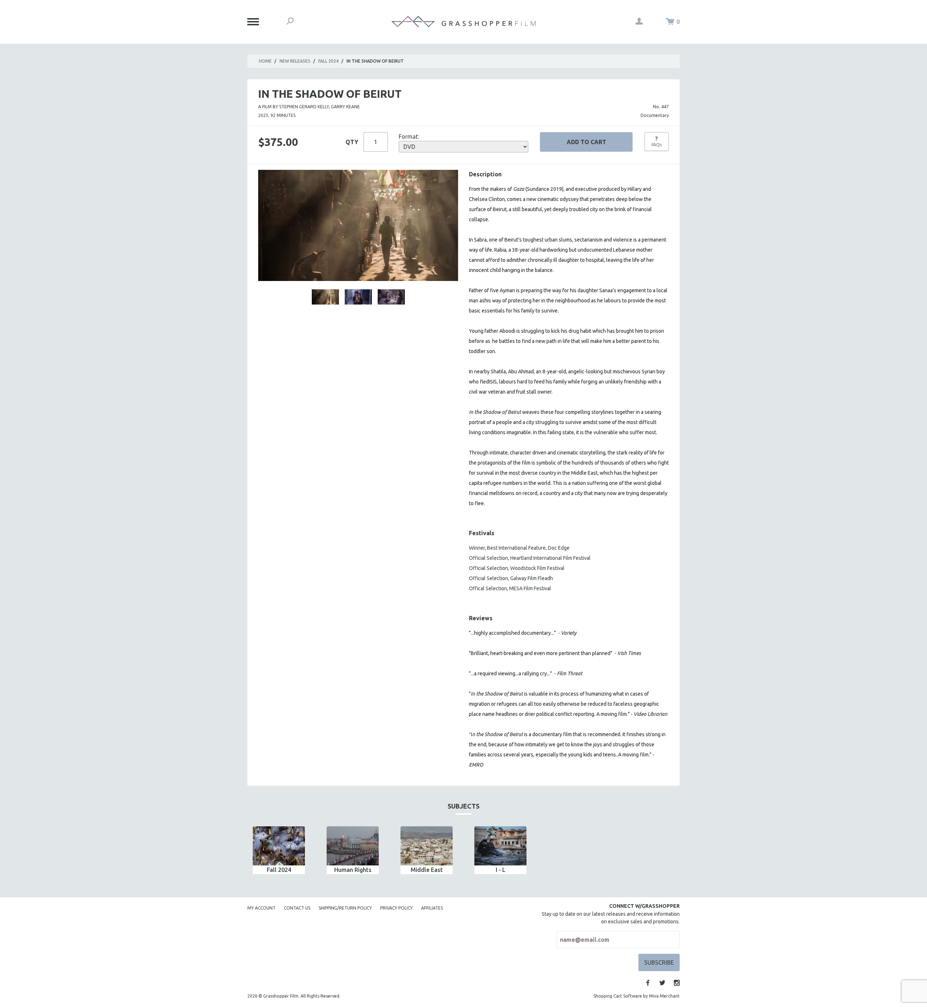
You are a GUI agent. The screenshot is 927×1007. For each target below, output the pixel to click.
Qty (351, 142)
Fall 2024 (328, 61)
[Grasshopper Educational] (463, 21)
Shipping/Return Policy (345, 908)
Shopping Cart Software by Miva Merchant (636, 996)
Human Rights (353, 870)
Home (265, 61)
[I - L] (500, 845)
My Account (261, 908)
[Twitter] (662, 983)
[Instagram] (677, 983)
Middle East (427, 870)
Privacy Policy (396, 908)
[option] (279, 850)
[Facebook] (648, 983)
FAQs (656, 141)
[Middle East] (426, 845)
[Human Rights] (353, 845)
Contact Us (297, 908)
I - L (501, 870)
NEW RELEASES (295, 61)
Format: (409, 136)
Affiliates (432, 908)
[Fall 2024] (279, 845)
